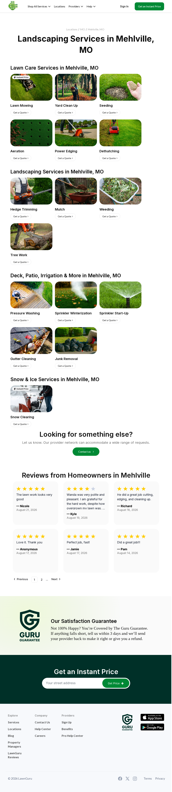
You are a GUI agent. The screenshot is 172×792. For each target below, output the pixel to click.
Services (13, 722)
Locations (71, 29)
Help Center (43, 729)
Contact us (84, 451)
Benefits (67, 729)
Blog (11, 735)
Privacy (160, 778)
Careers (40, 735)
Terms (148, 778)
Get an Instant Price (149, 6)
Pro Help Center (72, 735)
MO (82, 29)
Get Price (114, 683)
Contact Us (42, 722)
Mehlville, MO (96, 29)
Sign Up (67, 722)
